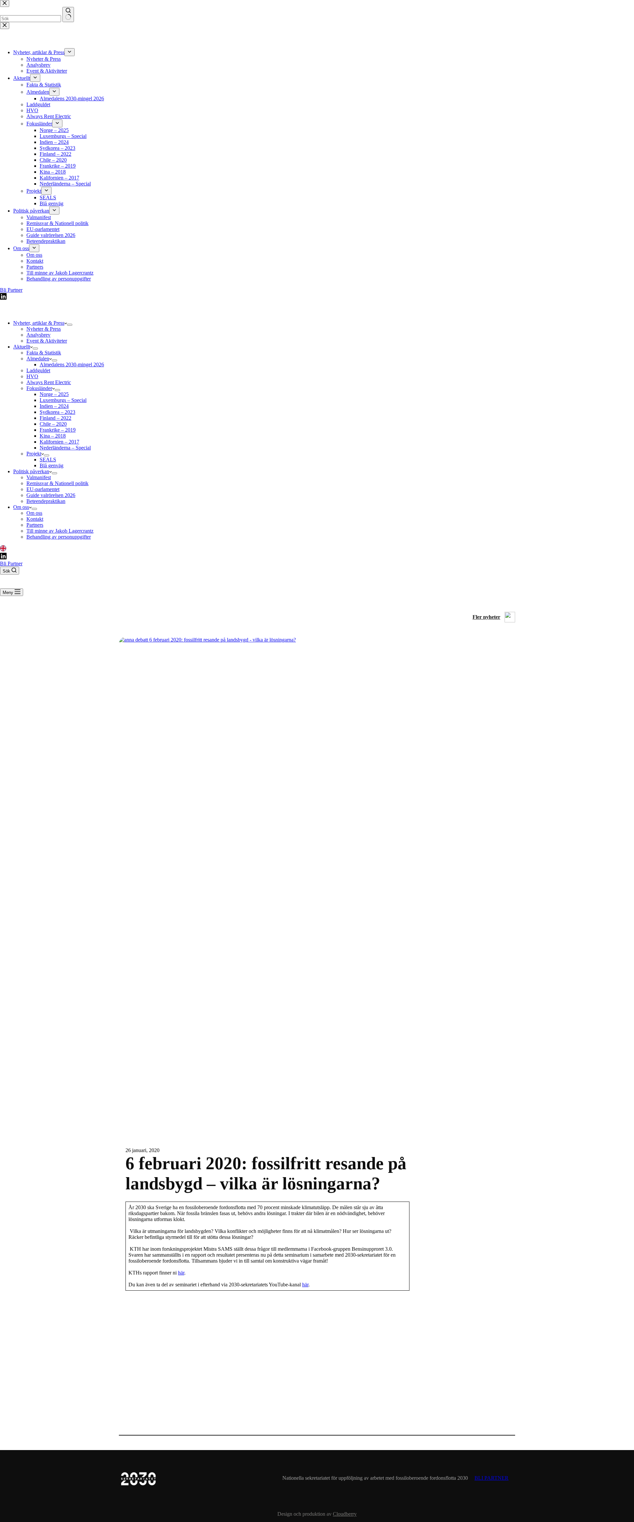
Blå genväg (51, 465)
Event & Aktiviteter (46, 341)
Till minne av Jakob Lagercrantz (59, 531)
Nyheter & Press (43, 329)
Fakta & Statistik (43, 352)
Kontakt (34, 519)
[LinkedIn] (3, 549)
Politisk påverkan (31, 471)
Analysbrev (38, 335)
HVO (32, 376)
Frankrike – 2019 (58, 430)
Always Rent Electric (48, 382)
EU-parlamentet (42, 489)
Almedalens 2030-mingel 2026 (72, 364)
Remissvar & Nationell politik (57, 483)
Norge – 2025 (54, 394)
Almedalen (37, 358)
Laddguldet (38, 370)
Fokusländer (39, 388)
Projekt (33, 453)
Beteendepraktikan (45, 501)
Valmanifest (38, 477)
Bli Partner (11, 563)
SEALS (48, 459)
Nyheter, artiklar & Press (38, 323)
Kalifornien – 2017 (59, 442)
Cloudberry (345, 1514)
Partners (34, 525)
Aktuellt (21, 346)
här (181, 1272)
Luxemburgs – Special (63, 400)
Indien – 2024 (54, 406)
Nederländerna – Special (65, 447)
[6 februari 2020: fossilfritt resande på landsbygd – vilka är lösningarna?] (317, 640)
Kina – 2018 (53, 436)
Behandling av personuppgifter (58, 537)
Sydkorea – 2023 (57, 412)
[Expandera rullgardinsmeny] (69, 325)
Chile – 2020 (53, 424)
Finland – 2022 (55, 418)
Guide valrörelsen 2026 (50, 495)
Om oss (21, 507)
